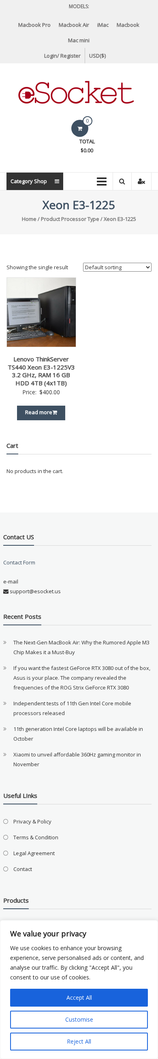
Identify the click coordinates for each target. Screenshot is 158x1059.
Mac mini (79, 40)
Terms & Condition (35, 837)
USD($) (97, 55)
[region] (79, 989)
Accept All (79, 997)
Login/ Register (62, 55)
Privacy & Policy (32, 821)
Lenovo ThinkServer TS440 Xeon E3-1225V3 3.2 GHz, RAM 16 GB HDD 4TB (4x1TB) (41, 371)
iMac (103, 24)
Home (29, 219)
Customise (79, 1019)
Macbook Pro (34, 24)
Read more (38, 412)
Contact (22, 869)
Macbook (128, 24)
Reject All (79, 1041)
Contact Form (19, 562)
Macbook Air (74, 24)
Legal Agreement (34, 853)
